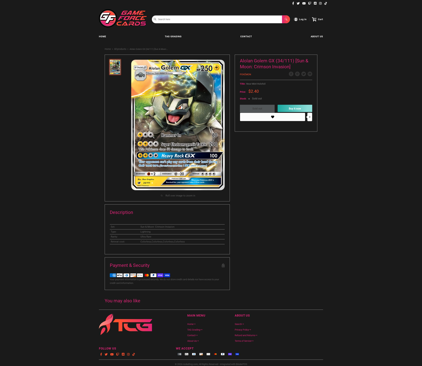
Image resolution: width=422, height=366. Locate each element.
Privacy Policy (242, 329)
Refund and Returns (245, 335)
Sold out (257, 108)
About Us (317, 36)
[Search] (286, 19)
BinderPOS (241, 364)
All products (120, 49)
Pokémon (245, 74)
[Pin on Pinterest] (297, 74)
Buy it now (295, 108)
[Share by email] (310, 74)
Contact (246, 36)
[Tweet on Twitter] (303, 74)
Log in (303, 19)
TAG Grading (173, 36)
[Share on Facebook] (291, 74)
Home (102, 36)
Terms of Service (243, 341)
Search (238, 324)
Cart (320, 19)
